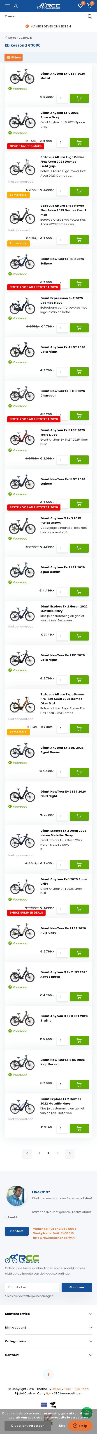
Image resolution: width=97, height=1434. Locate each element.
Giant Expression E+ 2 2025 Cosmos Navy (61, 300)
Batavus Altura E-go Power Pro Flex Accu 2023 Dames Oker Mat (62, 699)
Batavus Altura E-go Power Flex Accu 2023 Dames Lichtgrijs (62, 161)
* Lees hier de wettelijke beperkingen (29, 1296)
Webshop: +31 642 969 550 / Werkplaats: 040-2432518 (54, 1231)
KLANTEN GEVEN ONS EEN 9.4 (50, 26)
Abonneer (76, 1287)
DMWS (56, 1389)
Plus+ (68, 1389)
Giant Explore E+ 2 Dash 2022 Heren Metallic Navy (63, 833)
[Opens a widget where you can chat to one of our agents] (80, 1426)
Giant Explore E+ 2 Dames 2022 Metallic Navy (60, 1101)
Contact (16, 1231)
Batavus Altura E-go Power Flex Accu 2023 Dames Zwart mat (63, 210)
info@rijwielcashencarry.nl (54, 1238)
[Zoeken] (90, 16)
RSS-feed (82, 1389)
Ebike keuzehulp (20, 38)
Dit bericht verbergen (27, 1425)
